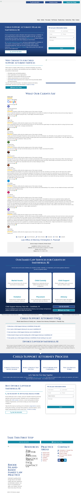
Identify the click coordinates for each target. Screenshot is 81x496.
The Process (54, 19)
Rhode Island (13, 79)
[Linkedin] (65, 460)
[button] (40, 326)
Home (38, 19)
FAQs (73, 19)
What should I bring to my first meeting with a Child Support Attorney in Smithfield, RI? (30, 335)
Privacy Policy (56, 492)
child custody (15, 400)
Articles (42, 19)
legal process (30, 38)
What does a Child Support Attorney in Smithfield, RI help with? (24, 326)
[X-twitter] (62, 460)
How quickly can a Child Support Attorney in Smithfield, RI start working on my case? (30, 338)
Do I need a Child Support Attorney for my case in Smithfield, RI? (24, 329)
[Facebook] (59, 460)
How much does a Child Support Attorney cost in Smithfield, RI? (24, 332)
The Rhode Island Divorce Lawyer (14, 42)
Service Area (68, 19)
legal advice (33, 406)
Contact (77, 19)
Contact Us (32, 466)
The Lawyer (47, 19)
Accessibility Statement (46, 492)
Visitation (17, 297)
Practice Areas (61, 19)
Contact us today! (30, 84)
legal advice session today (39, 377)
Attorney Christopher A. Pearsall (18, 47)
